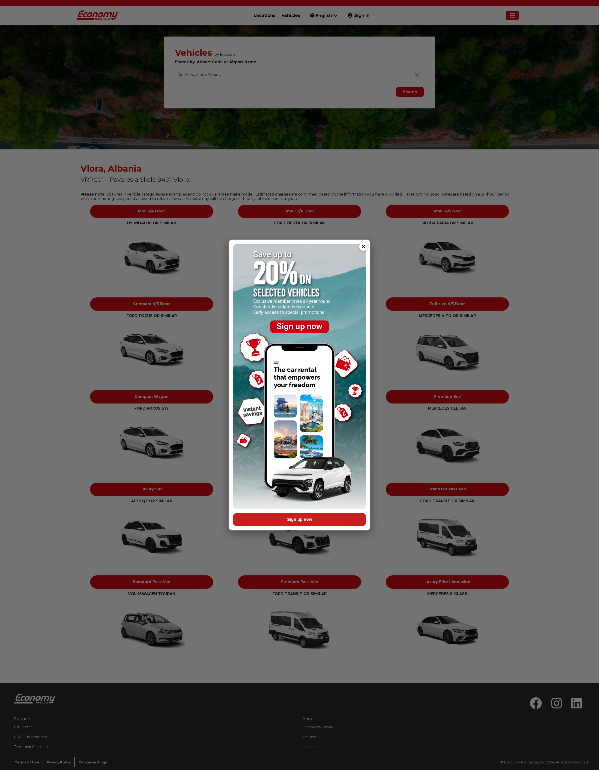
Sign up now (299, 519)
